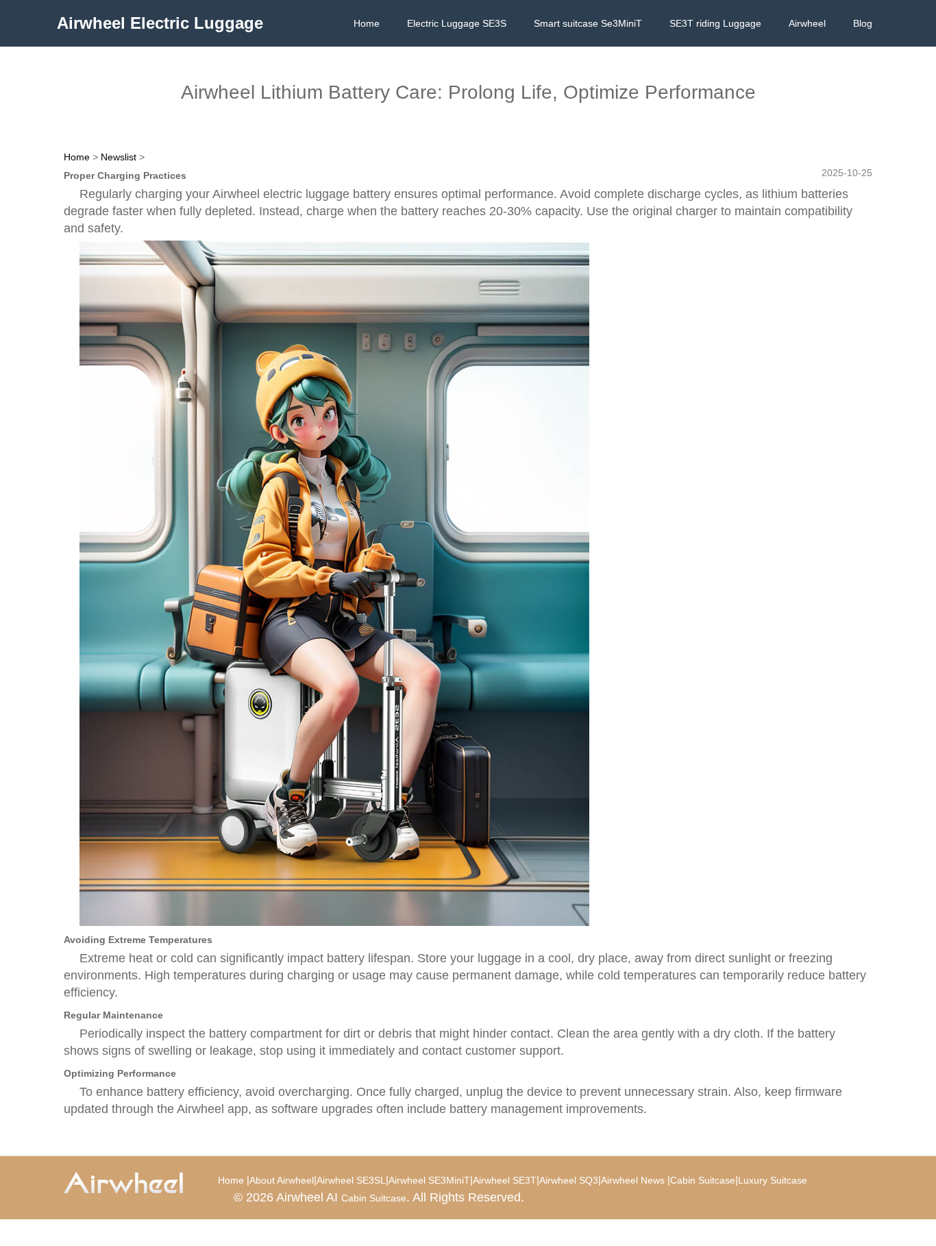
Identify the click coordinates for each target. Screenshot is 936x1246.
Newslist (118, 156)
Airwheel (807, 23)
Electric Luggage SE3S (456, 23)
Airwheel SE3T (505, 1180)
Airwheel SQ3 (568, 1180)
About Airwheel (281, 1180)
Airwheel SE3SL (351, 1180)
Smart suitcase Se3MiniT (588, 23)
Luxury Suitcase (772, 1180)
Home (367, 23)
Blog (862, 23)
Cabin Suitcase (702, 1180)
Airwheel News (633, 1180)
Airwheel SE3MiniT (429, 1180)
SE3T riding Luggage (715, 23)
